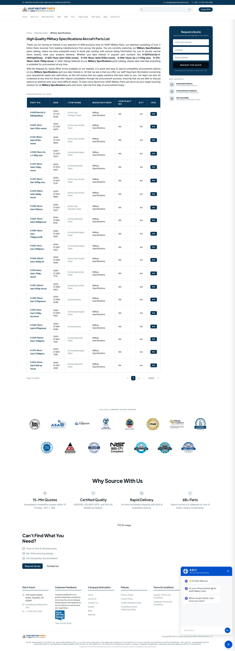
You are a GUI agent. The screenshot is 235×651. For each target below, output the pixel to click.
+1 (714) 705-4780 (34, 611)
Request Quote (32, 566)
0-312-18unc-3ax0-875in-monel (36, 140)
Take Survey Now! (63, 623)
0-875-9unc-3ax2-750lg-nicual (36, 273)
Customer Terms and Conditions (163, 603)
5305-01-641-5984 (56, 194)
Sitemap (91, 614)
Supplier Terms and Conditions (162, 596)
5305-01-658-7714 (57, 273)
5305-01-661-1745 (56, 339)
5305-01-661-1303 (56, 247)
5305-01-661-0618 (56, 234)
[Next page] (158, 378)
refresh (228, 571)
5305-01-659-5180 (57, 313)
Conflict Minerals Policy (131, 603)
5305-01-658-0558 (57, 260)
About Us (34, 17)
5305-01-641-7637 (56, 207)
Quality (91, 606)
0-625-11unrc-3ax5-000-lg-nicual (36, 365)
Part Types (96, 17)
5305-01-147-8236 (56, 114)
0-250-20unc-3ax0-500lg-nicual (36, 194)
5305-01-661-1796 (56, 352)
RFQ (153, 114)
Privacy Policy (127, 595)
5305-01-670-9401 (57, 167)
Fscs (73, 17)
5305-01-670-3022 (57, 153)
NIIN (66, 17)
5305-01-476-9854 (57, 140)
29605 (151, 378)
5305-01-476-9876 (57, 126)
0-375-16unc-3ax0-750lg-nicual (36, 167)
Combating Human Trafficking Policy (129, 608)
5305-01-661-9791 (56, 220)
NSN (59, 17)
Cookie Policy (127, 599)
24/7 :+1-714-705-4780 (203, 2)
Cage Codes (83, 17)
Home (24, 17)
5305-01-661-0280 (56, 326)
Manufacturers (48, 17)
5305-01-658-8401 (57, 287)
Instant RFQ (206, 9)
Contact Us (115, 17)
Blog (105, 17)
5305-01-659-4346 (57, 299)
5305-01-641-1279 (56, 180)
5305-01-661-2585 (56, 365)
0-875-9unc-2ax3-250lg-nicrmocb (36, 313)
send (227, 630)
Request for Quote (191, 65)
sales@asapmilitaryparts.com (177, 2)
